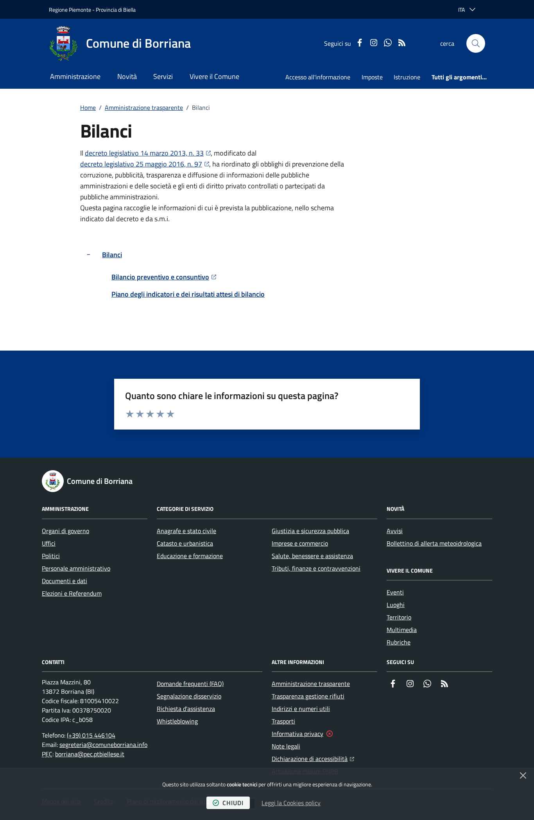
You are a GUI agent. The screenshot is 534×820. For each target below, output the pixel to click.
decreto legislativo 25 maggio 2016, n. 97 (144, 164)
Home (88, 107)
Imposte (372, 77)
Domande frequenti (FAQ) (190, 683)
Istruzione (407, 77)
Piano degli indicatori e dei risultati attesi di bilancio (188, 294)
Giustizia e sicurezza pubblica (310, 530)
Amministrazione (75, 76)
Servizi (163, 76)
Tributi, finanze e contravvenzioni (316, 568)
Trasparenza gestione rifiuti (308, 696)
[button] (475, 43)
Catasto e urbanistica (185, 543)
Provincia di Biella (116, 9)
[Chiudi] (523, 775)
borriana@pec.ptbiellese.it (89, 754)
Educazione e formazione (190, 555)
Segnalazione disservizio (189, 696)
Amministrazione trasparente (144, 107)
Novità (127, 76)
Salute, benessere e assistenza (312, 555)
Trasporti (283, 721)
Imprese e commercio (300, 543)
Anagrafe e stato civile (186, 530)
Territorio (399, 617)
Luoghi (396, 604)
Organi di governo (65, 530)
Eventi (395, 592)
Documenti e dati (64, 580)
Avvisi (395, 530)
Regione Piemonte (70, 9)
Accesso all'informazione (317, 77)
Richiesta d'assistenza (186, 708)
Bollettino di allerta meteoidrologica (434, 543)
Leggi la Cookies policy (291, 802)
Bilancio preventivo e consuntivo (163, 277)
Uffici (49, 543)
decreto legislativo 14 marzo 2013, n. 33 (148, 153)
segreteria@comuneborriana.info (103, 744)
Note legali (286, 746)
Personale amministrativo (76, 568)
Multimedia (402, 629)
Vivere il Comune (214, 76)
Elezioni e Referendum (72, 593)
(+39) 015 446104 (91, 735)
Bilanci (112, 254)
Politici (51, 555)
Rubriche (398, 642)
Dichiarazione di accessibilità (313, 758)
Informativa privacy (297, 733)
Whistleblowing (177, 721)
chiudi (233, 802)
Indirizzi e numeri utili (301, 708)
